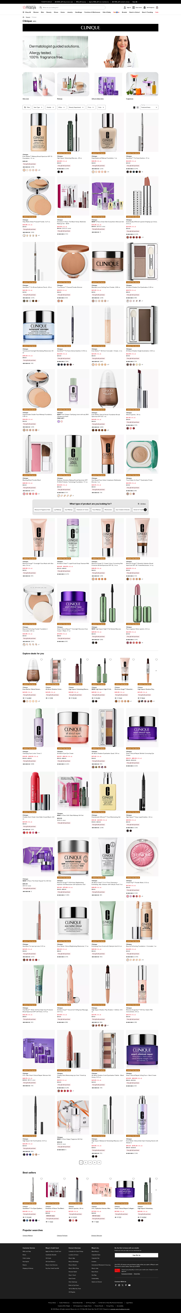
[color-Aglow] (27, 494)
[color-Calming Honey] (65, 496)
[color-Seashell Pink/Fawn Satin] (131, 301)
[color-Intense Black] (62, 364)
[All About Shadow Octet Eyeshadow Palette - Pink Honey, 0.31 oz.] (56, 670)
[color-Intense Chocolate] (68, 364)
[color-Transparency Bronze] (93, 301)
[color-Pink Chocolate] (105, 767)
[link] (39, 163)
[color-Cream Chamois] (102, 364)
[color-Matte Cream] (24, 430)
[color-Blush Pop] (140, 643)
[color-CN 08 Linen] (36, 701)
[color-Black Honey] (128, 428)
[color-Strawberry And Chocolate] (96, 1025)
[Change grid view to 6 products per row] (138, 107)
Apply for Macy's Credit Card (53, 1251)
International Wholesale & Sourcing (101, 1265)
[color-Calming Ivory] (68, 496)
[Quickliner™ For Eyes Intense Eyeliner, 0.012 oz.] (73, 325)
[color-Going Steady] (102, 767)
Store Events (72, 1278)
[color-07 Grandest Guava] (30, 833)
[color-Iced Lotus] (24, 494)
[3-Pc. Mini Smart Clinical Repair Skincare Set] (39, 1049)
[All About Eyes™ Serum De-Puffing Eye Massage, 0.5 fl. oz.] (73, 984)
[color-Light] (96, 579)
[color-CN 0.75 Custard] (30, 170)
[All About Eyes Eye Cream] (73, 727)
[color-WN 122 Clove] (105, 430)
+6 (142, 171)
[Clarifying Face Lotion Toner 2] (39, 727)
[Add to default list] (41, 660)
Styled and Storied (97, 1282)
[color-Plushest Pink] (59, 1091)
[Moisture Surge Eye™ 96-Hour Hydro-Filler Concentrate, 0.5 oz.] (142, 984)
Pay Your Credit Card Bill (52, 1268)
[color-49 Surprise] (140, 237)
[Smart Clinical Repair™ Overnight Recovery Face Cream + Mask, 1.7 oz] (73, 603)
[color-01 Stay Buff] (30, 235)
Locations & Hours (73, 1254)
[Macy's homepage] (24, 17)
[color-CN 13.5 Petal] (93, 172)
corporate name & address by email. (120, 1309)
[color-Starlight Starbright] (137, 301)
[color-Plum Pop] (128, 643)
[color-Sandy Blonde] (27, 301)
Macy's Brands (73, 1265)
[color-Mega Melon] (65, 1091)
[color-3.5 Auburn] (36, 301)
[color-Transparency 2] (99, 301)
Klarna (24, 1254)
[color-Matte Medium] (36, 430)
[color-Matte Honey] (30, 430)
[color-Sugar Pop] (134, 643)
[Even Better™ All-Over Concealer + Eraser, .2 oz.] (108, 325)
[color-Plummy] (30, 960)
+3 (73, 364)
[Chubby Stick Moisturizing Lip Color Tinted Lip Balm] (73, 1049)
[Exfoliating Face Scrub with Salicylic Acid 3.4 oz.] (108, 920)
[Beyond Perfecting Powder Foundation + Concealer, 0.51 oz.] (39, 603)
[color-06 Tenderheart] (128, 237)
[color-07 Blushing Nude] (131, 237)
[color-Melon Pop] (137, 643)
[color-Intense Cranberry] (36, 960)
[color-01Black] (93, 1156)
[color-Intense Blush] (27, 960)
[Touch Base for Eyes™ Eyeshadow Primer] (142, 454)
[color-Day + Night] (142, 701)
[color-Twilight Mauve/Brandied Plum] (134, 301)
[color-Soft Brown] (24, 301)
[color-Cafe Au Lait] (139, 701)
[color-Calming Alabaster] (59, 496)
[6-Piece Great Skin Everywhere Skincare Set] (108, 196)
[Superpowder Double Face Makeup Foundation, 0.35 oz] (39, 388)
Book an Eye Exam (74, 1285)
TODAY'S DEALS (46, 2)
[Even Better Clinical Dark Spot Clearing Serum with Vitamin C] (142, 1115)
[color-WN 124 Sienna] (102, 430)
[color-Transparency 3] (102, 301)
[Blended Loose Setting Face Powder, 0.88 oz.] (108, 261)
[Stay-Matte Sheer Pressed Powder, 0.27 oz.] (39, 196)
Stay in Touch (72, 1275)
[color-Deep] (128, 579)
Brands (28, 17)
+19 (143, 960)
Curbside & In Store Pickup (76, 1251)
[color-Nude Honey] (134, 428)
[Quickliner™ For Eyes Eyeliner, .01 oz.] (142, 132)
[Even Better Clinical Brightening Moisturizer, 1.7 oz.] (73, 920)
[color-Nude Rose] (131, 364)
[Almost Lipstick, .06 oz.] (142, 388)
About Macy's (95, 1251)
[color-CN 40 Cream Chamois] (102, 172)
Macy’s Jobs (95, 1268)
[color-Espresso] (131, 831)
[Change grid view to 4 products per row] (134, 107)
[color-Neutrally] (33, 960)
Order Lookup (26, 1258)
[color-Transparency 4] (105, 301)
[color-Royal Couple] (145, 701)
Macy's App (72, 1258)
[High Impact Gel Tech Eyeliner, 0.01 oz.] (39, 1115)
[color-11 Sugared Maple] (137, 237)
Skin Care (26, 98)
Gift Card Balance (50, 1261)
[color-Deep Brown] (33, 301)
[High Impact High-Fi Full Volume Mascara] (108, 603)
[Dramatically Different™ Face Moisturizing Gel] (108, 791)
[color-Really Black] (137, 172)
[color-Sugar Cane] (140, 364)
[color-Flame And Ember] (99, 1025)
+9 (38, 235)
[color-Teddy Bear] (99, 767)
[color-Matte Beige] (27, 430)
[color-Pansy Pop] (131, 896)
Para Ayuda (26, 1261)
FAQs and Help (27, 1251)
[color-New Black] (36, 1220)
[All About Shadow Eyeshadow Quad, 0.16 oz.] (108, 727)
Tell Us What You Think (75, 1288)
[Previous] (25, 132)
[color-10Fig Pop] (137, 896)
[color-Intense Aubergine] (71, 364)
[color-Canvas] (128, 494)
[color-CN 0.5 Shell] (27, 170)
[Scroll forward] (145, 509)
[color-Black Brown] (62, 172)
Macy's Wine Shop (74, 1268)
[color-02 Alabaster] (30, 644)
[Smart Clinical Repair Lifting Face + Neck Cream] (142, 1049)
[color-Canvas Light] (131, 494)
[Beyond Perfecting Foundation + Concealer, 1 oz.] (142, 920)
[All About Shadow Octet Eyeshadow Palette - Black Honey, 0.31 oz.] (108, 1049)
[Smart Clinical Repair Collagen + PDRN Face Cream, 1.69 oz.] (125, 1189)
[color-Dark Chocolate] (131, 172)
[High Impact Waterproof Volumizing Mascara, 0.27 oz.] (108, 1115)
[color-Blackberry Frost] (140, 301)
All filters (143, 504)
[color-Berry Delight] (30, 494)
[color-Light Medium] (99, 579)
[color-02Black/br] (96, 1156)
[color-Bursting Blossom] (68, 1091)
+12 (108, 171)
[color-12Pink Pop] (128, 896)
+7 (142, 301)
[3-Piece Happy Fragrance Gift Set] (73, 1115)
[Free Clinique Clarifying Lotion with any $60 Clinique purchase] (73, 388)
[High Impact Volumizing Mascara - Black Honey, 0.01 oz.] (79, 670)
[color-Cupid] (33, 494)
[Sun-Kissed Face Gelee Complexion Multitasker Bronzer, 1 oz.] (108, 454)
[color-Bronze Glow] (36, 1154)
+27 (108, 364)
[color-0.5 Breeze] (27, 644)
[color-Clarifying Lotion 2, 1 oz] (59, 421)
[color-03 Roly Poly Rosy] (36, 833)
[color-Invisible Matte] (24, 235)
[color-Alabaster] (93, 364)
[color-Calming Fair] (62, 496)
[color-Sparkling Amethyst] (27, 1154)
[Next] (52, 132)
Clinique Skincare (96, 1235)
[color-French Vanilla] (137, 364)
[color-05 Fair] (140, 960)
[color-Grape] (33, 1220)
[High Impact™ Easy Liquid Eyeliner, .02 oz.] (142, 791)
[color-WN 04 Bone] (24, 170)
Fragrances (129, 98)
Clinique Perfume (62, 1235)
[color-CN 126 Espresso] (96, 430)
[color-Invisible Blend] (96, 301)
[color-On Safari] (96, 767)
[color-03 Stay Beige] (36, 235)
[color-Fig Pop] (131, 643)
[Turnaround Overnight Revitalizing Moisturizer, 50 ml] (39, 325)
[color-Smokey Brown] (140, 172)
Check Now (137, 1273)
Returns (25, 1265)
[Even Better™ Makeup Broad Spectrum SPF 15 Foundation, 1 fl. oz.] (39, 132)
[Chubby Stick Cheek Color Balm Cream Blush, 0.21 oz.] (39, 791)
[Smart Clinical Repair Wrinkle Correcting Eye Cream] (142, 727)
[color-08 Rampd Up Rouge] (24, 833)
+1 (38, 301)
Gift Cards (48, 1258)
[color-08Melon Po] (140, 896)
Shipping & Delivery (28, 1268)
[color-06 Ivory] (33, 644)
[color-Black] (59, 172)
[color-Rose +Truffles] (148, 701)
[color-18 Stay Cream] (27, 235)
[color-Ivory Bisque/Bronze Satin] (128, 301)
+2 (108, 301)
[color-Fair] (96, 364)
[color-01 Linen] (134, 960)
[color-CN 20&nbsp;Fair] (96, 172)
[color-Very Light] (93, 579)
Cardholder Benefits (51, 1254)
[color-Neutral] (105, 364)
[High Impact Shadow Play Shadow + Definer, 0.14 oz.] (148, 670)
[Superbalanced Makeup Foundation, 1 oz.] (108, 132)
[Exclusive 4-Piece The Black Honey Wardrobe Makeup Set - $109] (73, 196)
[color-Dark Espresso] (30, 301)
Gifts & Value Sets (98, 98)
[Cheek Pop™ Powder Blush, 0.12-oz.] (142, 856)
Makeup (59, 98)
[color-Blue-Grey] (27, 1220)
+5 (142, 364)
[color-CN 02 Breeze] (36, 170)
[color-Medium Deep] (105, 579)
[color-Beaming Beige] (33, 1154)
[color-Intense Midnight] (59, 364)
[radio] (24, 170)
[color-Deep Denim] (30, 1154)
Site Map (94, 1275)
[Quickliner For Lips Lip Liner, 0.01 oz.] (39, 920)
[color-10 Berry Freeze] (134, 237)
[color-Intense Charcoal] (65, 364)
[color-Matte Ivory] (33, 430)
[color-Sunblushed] (62, 301)
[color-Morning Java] (93, 767)
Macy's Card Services (51, 1265)
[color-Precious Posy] (36, 494)
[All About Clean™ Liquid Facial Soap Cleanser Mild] (73, 537)
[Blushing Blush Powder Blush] (39, 454)
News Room (95, 1271)
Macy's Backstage (73, 1261)
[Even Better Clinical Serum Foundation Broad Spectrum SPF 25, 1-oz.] (108, 388)
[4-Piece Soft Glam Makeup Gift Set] (73, 791)
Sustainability (95, 1278)
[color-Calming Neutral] (71, 496)
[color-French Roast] (128, 364)
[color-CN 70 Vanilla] (105, 172)
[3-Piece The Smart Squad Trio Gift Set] (39, 856)
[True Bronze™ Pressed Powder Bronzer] (73, 261)
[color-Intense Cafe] (24, 960)
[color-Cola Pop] (134, 896)
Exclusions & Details (127, 1273)
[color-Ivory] (99, 364)
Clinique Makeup (28, 1235)
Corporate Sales (96, 1254)
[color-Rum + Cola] (151, 701)
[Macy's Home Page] (29, 7)
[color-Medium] (102, 579)
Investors (94, 1261)
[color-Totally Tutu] (71, 1091)
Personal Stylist (73, 1271)
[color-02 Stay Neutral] (33, 235)
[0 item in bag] (157, 7)
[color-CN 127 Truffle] (93, 430)
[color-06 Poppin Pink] (33, 833)
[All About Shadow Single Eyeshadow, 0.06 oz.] (142, 325)
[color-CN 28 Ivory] (99, 172)
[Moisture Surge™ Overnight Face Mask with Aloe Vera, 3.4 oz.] (39, 537)
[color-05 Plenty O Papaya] (27, 833)
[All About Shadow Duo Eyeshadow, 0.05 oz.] (142, 261)
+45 (39, 170)
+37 (108, 430)
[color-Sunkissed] (59, 301)
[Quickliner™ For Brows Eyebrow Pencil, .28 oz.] (39, 261)
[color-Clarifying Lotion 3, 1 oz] (62, 421)
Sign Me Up (136, 1255)
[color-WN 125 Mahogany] (99, 430)
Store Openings (73, 1282)
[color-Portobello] (134, 364)
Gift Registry (72, 1292)
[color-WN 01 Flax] (33, 170)
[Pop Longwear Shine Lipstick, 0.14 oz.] (142, 603)
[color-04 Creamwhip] (24, 644)
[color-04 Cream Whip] (137, 960)
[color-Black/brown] (128, 172)
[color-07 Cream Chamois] (36, 644)
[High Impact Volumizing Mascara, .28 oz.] (73, 132)
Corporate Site (95, 1258)
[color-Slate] (134, 172)
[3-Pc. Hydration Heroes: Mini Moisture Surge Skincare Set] (102, 1189)
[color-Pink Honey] (131, 428)
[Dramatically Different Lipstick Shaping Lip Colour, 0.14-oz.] (142, 196)
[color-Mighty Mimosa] (62, 1091)
